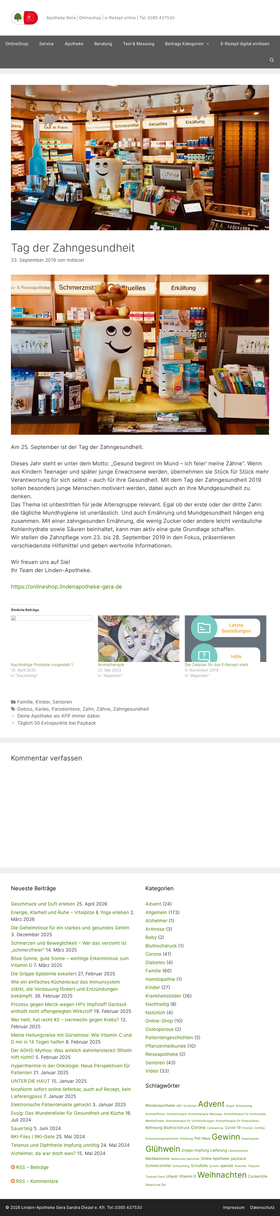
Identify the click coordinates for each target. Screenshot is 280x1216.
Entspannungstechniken (162, 1138)
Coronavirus (215, 1128)
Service (46, 43)
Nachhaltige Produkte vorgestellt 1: (42, 664)
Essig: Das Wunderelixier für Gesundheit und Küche (67, 1113)
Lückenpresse (238, 1150)
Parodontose (66, 709)
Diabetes (155, 962)
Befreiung (153, 1127)
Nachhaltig (157, 1004)
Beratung (103, 43)
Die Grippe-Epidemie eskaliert (44, 973)
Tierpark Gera (155, 1176)
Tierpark (253, 1166)
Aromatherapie (111, 664)
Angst (230, 1106)
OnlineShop (16, 43)
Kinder (43, 702)
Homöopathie (160, 979)
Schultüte (199, 1165)
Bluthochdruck (161, 946)
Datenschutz (262, 1207)
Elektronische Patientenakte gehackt (51, 1104)
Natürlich (155, 1012)
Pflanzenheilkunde (165, 1046)
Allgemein (156, 912)
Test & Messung (138, 43)
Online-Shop (159, 1021)
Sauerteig (21, 1128)
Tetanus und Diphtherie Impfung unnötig (55, 1145)
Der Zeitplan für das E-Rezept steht (216, 664)
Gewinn (226, 1137)
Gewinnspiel (250, 1138)
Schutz (214, 1166)
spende (226, 1165)
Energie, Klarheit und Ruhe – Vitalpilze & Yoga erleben (70, 912)
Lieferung (218, 1150)
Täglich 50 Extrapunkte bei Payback (56, 723)
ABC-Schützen (186, 1106)
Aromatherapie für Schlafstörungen (190, 1121)
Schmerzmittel (158, 1165)
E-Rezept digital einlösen (245, 43)
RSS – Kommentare (36, 1181)
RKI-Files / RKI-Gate (33, 1136)
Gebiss (25, 709)
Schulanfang (180, 1166)
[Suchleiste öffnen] (272, 60)
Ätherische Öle (155, 1185)
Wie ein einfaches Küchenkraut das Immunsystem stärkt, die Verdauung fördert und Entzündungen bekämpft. (65, 989)
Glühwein (162, 1149)
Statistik (240, 1166)
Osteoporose (159, 1029)
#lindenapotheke (160, 1105)
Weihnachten (222, 1175)
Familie (25, 702)
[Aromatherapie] (138, 638)
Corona (153, 954)
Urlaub (172, 1176)
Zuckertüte (257, 1176)
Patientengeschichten (169, 1037)
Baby (151, 937)
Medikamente (157, 1158)
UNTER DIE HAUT (30, 1081)
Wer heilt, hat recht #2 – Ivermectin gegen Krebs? (65, 1019)
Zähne (103, 709)
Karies (42, 709)
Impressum (234, 1207)
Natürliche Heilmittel (185, 1159)
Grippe (187, 1150)
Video (151, 1071)
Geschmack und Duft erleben (43, 904)
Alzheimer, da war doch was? (43, 1153)
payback (238, 1158)
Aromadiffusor (155, 1114)
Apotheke (74, 43)
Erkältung (186, 1138)
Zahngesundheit (131, 709)
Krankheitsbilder (163, 996)
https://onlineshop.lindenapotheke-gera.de (66, 586)
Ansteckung (244, 1106)
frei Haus (202, 1138)
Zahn (88, 709)
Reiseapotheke (161, 1054)
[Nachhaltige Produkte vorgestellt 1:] (51, 638)
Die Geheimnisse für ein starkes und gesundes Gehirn (70, 927)
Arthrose (155, 929)
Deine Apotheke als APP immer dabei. (59, 716)
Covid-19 (233, 1127)
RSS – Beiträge (32, 1167)
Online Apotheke (215, 1158)
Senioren (62, 702)
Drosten (247, 1128)
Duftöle (260, 1128)
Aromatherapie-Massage (205, 1114)
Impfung (201, 1150)
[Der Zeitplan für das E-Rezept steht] (225, 638)
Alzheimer (156, 920)
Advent (153, 904)
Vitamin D (187, 1176)
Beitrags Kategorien (184, 43)
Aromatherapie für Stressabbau (237, 1121)
